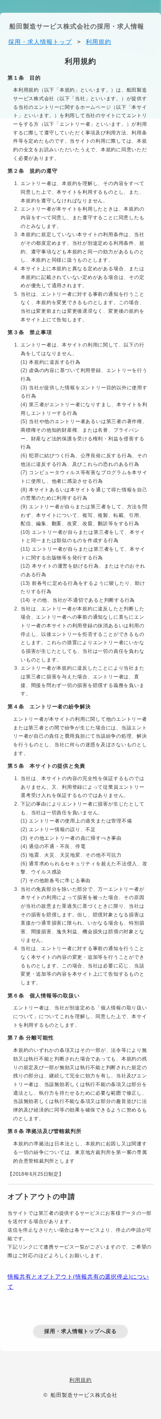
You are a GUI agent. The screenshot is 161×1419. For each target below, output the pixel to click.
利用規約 (80, 1380)
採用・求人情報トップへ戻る (80, 1331)
